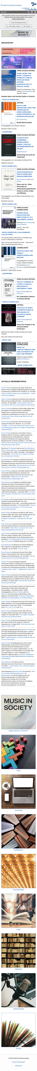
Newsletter (23, 8)
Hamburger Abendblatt (8, 656)
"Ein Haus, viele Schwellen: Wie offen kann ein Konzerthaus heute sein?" (18, 494)
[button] (31, 12)
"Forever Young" (23, 548)
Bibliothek (18, 969)
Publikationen (18, 850)
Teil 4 (21, 607)
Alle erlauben (27, 26)
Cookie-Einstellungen (18, 1062)
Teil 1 (6, 607)
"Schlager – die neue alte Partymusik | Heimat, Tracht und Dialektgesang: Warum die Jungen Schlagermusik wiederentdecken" (18, 427)
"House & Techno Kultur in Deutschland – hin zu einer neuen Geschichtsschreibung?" (18, 507)
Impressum (18, 1065)
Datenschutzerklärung (18, 19)
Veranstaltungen (18, 890)
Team (18, 770)
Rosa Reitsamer (27, 91)
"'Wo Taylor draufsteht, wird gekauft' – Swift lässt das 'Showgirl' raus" (16, 518)
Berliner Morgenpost (27, 654)
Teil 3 (14, 607)
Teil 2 (10, 607)
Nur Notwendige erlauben (13, 26)
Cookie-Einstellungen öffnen (18, 22)
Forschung (18, 810)
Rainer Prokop (27, 222)
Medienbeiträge (18, 1009)
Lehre (18, 929)
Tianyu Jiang (17, 450)
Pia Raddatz (12, 448)
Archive (18, 1048)
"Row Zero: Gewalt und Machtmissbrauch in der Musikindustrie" (18, 673)
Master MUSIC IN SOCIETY (18, 731)
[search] (28, 12)
